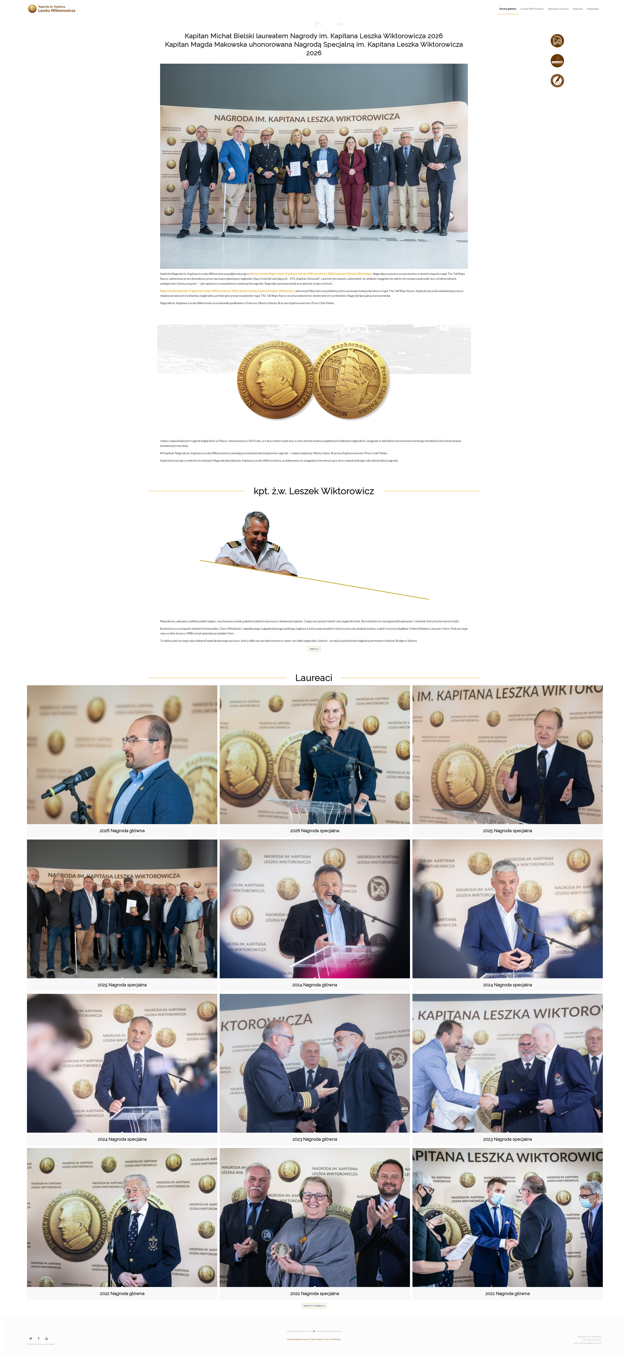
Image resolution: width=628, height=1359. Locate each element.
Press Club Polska (333, 1339)
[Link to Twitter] (30, 1338)
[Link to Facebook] (38, 1338)
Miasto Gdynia (317, 1339)
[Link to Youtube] (46, 1338)
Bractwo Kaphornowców (298, 1339)
